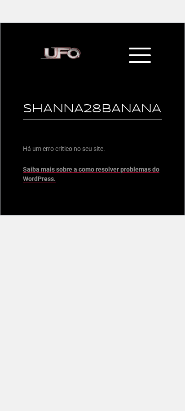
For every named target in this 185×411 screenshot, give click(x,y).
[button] (139, 56)
